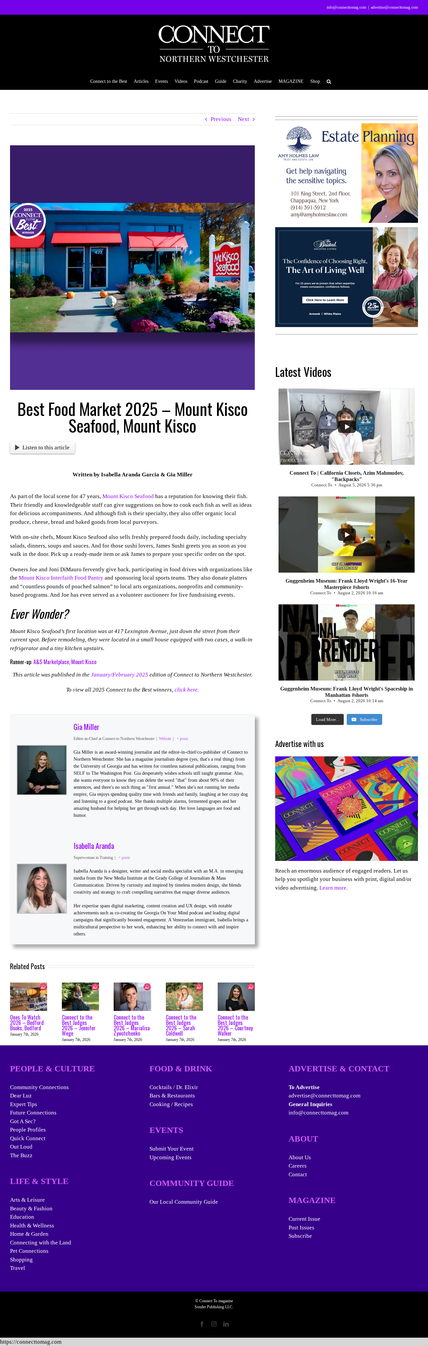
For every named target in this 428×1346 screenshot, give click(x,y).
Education (22, 1217)
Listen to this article (46, 447)
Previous (221, 119)
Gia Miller (86, 726)
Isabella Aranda (94, 845)
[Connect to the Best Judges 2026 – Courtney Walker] (236, 986)
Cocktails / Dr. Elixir (173, 1087)
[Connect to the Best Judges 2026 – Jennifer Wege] (80, 986)
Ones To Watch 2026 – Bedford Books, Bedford (27, 1022)
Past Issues (301, 1227)
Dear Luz (21, 1095)
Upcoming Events (170, 1157)
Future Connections (33, 1112)
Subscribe (300, 1236)
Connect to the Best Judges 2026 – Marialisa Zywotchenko (132, 1025)
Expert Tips (23, 1104)
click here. (187, 690)
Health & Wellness (32, 1225)
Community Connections (39, 1087)
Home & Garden (29, 1234)
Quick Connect (27, 1138)
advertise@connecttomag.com (394, 7)
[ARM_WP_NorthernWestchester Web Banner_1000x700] (346, 231)
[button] (329, 81)
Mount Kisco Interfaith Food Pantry (61, 578)
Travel (17, 1268)
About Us (300, 1157)
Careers (298, 1166)
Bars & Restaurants (172, 1095)
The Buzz (21, 1155)
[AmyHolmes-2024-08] (346, 127)
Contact (298, 1174)
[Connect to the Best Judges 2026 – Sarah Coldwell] (184, 986)
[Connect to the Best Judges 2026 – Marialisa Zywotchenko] (132, 986)
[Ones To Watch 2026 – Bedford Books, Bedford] (28, 986)
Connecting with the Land (40, 1242)
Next (243, 119)
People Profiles (28, 1130)
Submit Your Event (171, 1149)
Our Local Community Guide (183, 1202)
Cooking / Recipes (171, 1104)
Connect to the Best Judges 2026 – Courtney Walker (235, 1025)
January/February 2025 (119, 674)
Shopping (21, 1259)
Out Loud (21, 1147)
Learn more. (333, 888)
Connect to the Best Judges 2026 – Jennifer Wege (79, 1025)
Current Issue (304, 1219)
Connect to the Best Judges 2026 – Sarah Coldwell (181, 1025)
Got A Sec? (23, 1121)
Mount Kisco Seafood (128, 496)
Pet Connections (29, 1251)
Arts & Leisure (27, 1200)
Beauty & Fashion (31, 1208)
